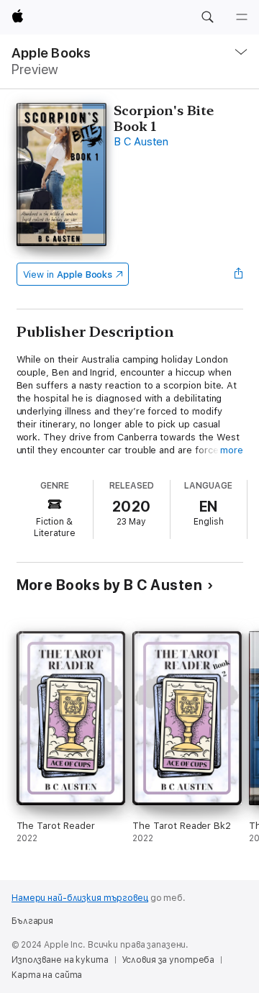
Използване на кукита (60, 960)
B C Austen (141, 141)
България (32, 921)
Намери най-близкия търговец (80, 898)
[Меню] (241, 17)
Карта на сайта (47, 975)
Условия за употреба (168, 960)
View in (68, 274)
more (231, 450)
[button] (207, 17)
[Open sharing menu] (238, 274)
